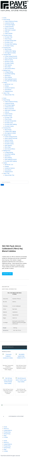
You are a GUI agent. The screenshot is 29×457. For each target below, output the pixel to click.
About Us (6, 428)
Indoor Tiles (6, 93)
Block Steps (8, 67)
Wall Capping (8, 65)
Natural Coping (9, 59)
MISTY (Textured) (9, 28)
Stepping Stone (9, 91)
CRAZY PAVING (8, 33)
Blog (5, 435)
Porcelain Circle (9, 42)
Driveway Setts (7, 47)
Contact (6, 437)
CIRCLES (7, 31)
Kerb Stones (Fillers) (10, 68)
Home (4, 18)
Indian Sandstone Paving (11, 21)
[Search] (2, 185)
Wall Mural (7, 75)
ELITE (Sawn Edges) (10, 24)
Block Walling (8, 77)
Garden (5, 82)
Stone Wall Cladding (10, 73)
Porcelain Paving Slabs (10, 40)
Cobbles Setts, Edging (10, 51)
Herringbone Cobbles (10, 53)
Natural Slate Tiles (9, 94)
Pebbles (7, 86)
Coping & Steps (7, 54)
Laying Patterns (8, 430)
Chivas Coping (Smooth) (11, 56)
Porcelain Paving (7, 35)
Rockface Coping (9, 61)
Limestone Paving (9, 23)
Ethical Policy (7, 434)
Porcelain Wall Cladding (11, 44)
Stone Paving (6, 19)
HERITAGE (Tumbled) (10, 30)
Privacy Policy (7, 432)
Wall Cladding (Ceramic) (11, 79)
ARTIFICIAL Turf (9, 84)
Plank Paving (8, 39)
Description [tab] (5, 286)
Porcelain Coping (9, 45)
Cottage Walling (9, 72)
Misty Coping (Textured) (11, 58)
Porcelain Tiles (8, 37)
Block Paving (8, 49)
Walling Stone (6, 70)
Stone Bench (8, 89)
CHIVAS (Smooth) (9, 26)
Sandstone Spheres (10, 88)
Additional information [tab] (9, 289)
